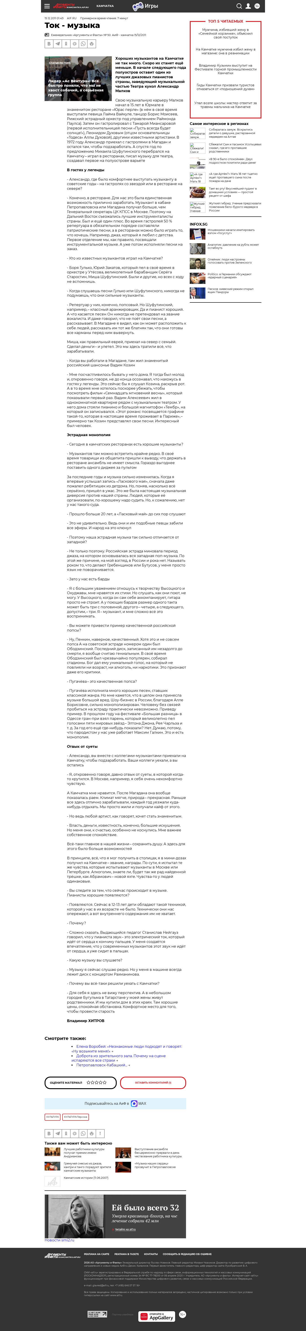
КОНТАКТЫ (151, 1254)
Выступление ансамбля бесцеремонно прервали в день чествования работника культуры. (158, 1152)
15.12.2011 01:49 (54, 18)
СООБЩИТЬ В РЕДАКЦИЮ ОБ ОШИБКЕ (187, 1254)
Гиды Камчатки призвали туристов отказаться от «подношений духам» (226, 87)
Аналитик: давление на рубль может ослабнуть (233, 246)
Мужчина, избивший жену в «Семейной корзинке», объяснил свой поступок (225, 33)
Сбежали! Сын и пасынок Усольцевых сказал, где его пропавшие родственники (235, 148)
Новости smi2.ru (59, 1240)
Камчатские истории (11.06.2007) (86, 1177)
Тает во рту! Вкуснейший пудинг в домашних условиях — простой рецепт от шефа (233, 192)
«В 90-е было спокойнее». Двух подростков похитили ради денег (232, 160)
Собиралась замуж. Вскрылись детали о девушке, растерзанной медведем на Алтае (232, 133)
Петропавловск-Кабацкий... (101, 1065)
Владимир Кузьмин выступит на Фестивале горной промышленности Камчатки (226, 69)
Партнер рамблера (122, 1314)
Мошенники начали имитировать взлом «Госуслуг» (231, 231)
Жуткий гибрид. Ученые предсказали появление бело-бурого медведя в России (235, 207)
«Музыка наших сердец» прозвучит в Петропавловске (155, 1165)
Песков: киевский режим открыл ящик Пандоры (231, 290)
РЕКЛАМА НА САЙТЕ (96, 1254)
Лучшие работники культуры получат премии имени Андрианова (84, 1152)
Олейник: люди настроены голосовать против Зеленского (230, 261)
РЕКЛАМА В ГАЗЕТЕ (126, 1254)
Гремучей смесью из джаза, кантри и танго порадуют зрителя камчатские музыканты (87, 1167)
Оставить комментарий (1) (153, 1082)
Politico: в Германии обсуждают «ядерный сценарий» (230, 276)
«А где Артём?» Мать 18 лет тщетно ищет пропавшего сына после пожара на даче (233, 177)
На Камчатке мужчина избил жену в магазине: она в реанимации (226, 51)
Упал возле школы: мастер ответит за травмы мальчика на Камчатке (225, 105)
